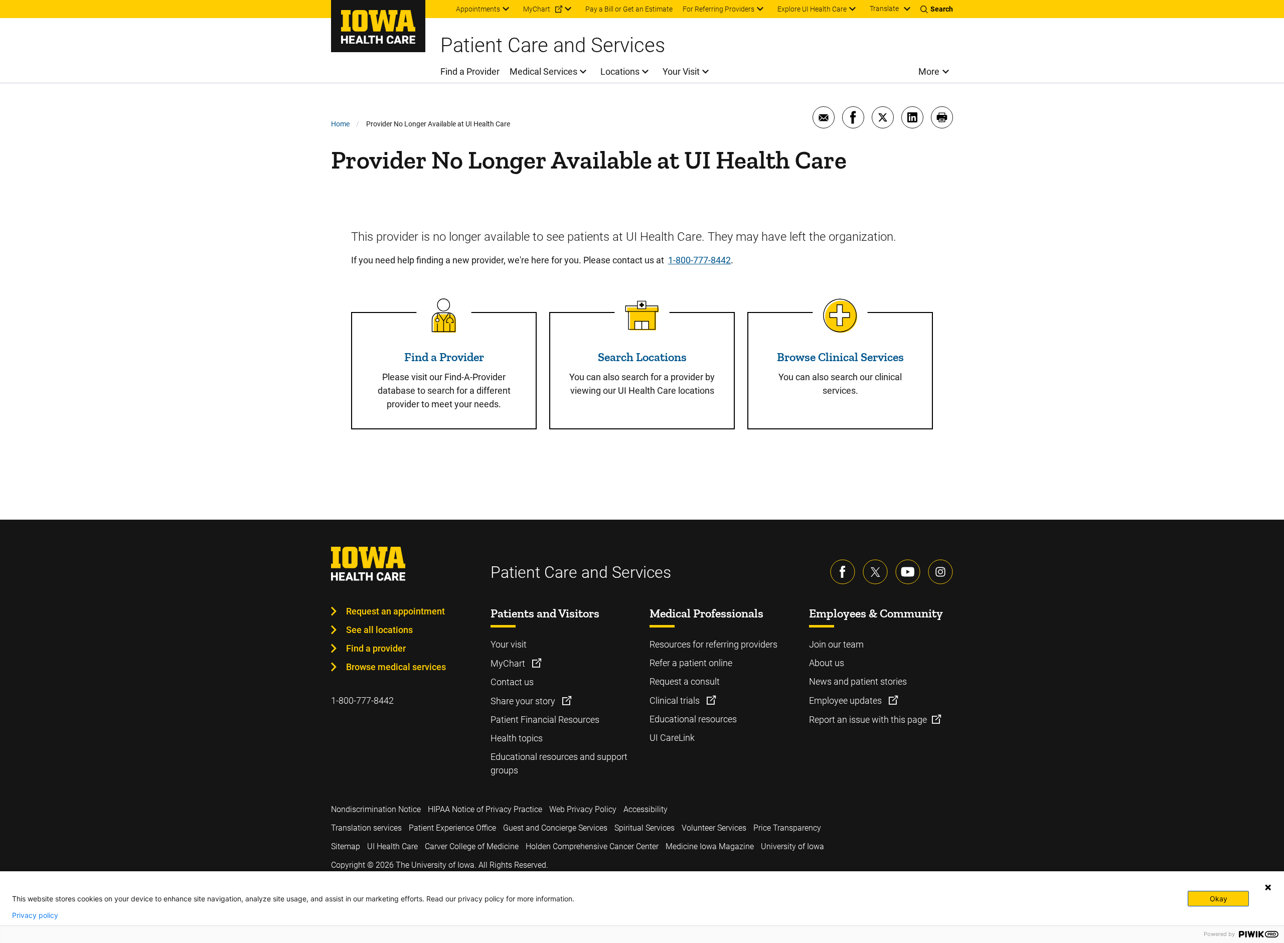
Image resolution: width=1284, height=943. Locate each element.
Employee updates (846, 700)
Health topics (517, 738)
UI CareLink (672, 737)
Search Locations (642, 357)
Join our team (836, 644)
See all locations (379, 629)
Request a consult (685, 681)
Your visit (509, 644)
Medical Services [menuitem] (543, 71)
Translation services (366, 828)
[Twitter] (875, 571)
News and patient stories (858, 681)
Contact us (512, 682)
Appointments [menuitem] (478, 9)
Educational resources (693, 719)
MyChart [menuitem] (536, 9)
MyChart (509, 663)
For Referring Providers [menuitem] (718, 9)
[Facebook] (842, 571)
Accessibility (645, 809)
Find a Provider (444, 357)
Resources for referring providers (713, 644)
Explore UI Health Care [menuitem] (812, 9)
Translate (884, 9)
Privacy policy (35, 915)
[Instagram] (940, 571)
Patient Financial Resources (545, 719)
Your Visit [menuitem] (681, 71)
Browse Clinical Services (840, 357)
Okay (1218, 898)
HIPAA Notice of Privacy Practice (485, 809)
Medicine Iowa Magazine (710, 846)
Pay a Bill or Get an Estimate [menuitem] (629, 9)
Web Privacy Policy (582, 809)
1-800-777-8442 (699, 260)
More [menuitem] (928, 71)
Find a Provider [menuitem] (470, 71)
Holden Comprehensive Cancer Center (592, 846)
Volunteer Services (714, 828)
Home (340, 124)
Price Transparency (787, 828)
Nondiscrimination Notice (376, 809)
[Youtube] (907, 571)
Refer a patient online (691, 663)
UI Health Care (392, 846)
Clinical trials (676, 700)
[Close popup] (1268, 887)
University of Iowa (792, 846)
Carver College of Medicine (472, 846)
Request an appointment (395, 611)
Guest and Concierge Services (555, 828)
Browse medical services (396, 667)
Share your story (524, 701)
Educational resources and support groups (559, 763)
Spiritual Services (644, 828)
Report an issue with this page (868, 719)
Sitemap (345, 846)
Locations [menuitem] (619, 71)
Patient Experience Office (452, 828)
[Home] (378, 26)
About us (826, 663)
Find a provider (376, 648)
